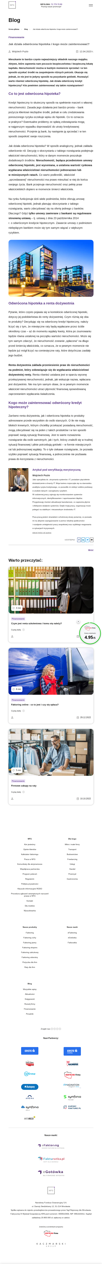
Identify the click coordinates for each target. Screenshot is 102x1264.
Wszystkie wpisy (30, 989)
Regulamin (29, 879)
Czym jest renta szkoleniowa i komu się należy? (36, 623)
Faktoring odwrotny (30, 957)
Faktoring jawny (29, 943)
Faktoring (30, 933)
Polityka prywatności (29, 884)
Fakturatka (72, 943)
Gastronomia (72, 879)
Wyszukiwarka (30, 911)
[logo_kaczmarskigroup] (51, 1245)
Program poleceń (30, 874)
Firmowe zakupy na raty (23, 785)
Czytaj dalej (16, 630)
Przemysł (72, 874)
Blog (26, 29)
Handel (72, 869)
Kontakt (30, 901)
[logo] (13, 5)
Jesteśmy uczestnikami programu (51, 1227)
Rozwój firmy (29, 1004)
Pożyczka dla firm (29, 962)
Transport (72, 849)
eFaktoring (72, 933)
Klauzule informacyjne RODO (30, 889)
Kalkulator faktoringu (29, 854)
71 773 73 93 (56, 4)
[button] (91, 5)
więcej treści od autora (41, 533)
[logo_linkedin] (54, 1029)
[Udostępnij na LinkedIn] (83, 540)
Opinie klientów (29, 849)
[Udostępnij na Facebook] (79, 540)
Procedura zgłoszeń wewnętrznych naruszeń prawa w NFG (30, 895)
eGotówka (72, 938)
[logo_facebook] (52, 1029)
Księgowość (30, 999)
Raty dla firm (29, 967)
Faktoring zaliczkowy (30, 952)
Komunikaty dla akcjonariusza (29, 864)
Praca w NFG (29, 859)
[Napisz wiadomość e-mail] (92, 540)
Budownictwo (72, 854)
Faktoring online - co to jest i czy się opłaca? (35, 704)
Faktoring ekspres (29, 947)
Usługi (72, 864)
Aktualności (30, 994)
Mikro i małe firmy (72, 844)
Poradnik (29, 1014)
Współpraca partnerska (30, 869)
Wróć (91, 550)
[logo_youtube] (57, 1029)
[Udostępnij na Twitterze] (87, 540)
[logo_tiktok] (60, 1029)
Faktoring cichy (29, 938)
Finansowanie (16, 37)
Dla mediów (30, 906)
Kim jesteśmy (29, 844)
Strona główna (13, 29)
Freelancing (72, 859)
